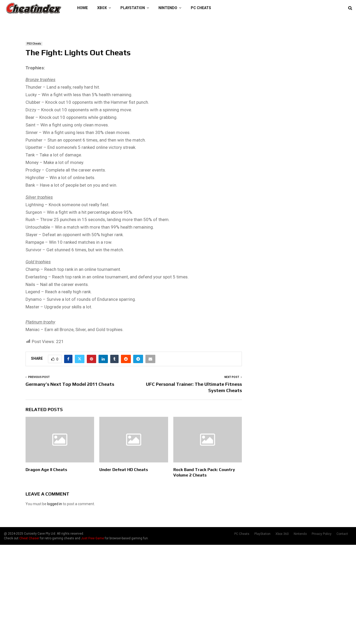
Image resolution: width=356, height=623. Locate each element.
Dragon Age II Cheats (46, 469)
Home (82, 8)
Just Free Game (92, 538)
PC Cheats (201, 8)
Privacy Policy (322, 534)
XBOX (102, 8)
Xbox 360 (282, 534)
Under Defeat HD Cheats (123, 469)
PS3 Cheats (34, 43)
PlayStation (132, 8)
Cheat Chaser (29, 538)
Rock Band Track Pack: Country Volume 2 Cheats (204, 472)
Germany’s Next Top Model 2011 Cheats (70, 384)
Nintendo (167, 8)
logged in (54, 504)
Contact (342, 534)
